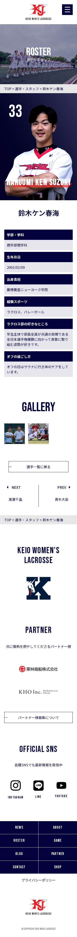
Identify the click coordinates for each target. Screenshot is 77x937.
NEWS (19, 827)
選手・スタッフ (27, 88)
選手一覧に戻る (38, 466)
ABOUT (57, 827)
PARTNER (57, 854)
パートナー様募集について (38, 717)
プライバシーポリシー (38, 880)
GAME (58, 840)
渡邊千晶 (15, 499)
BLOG (19, 854)
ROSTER (19, 840)
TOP (7, 88)
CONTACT (19, 867)
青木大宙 (61, 499)
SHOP (57, 867)
